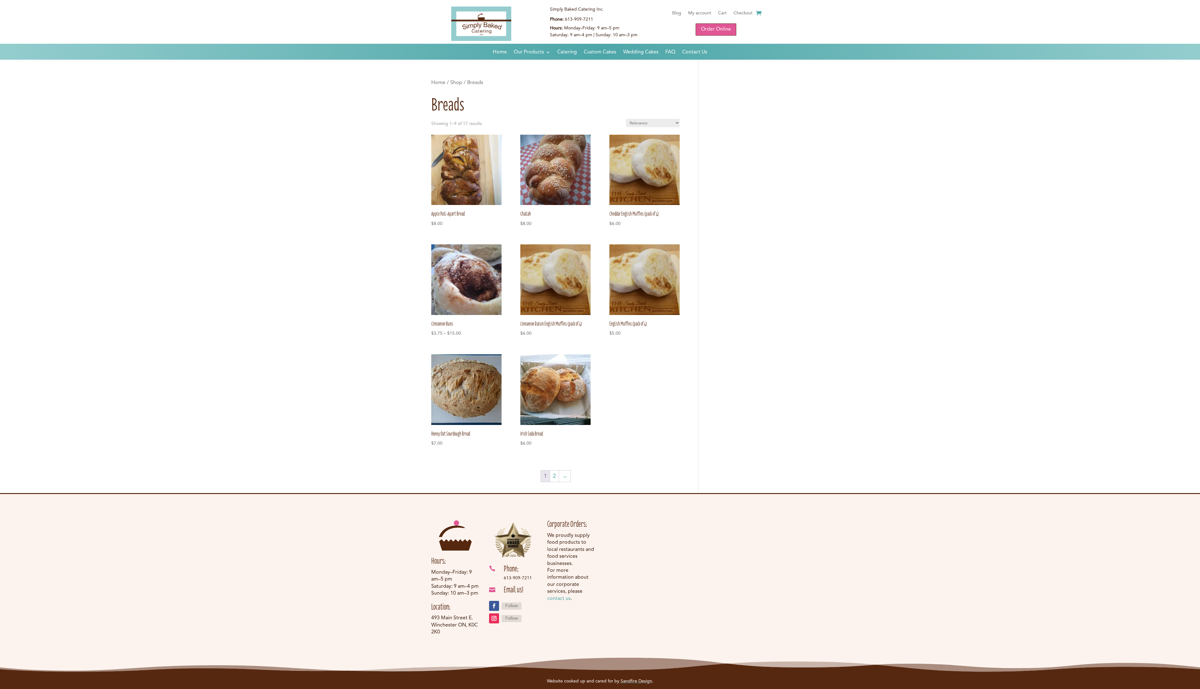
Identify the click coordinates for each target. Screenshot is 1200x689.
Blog (676, 13)
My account (699, 13)
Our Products (529, 52)
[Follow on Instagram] (494, 618)
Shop (456, 82)
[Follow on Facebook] (494, 606)
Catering (567, 52)
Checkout (742, 13)
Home (500, 52)
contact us (559, 598)
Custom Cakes (600, 52)
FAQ (670, 52)
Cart (722, 13)
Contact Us (694, 52)
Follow (511, 606)
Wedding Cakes (640, 52)
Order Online (716, 29)
